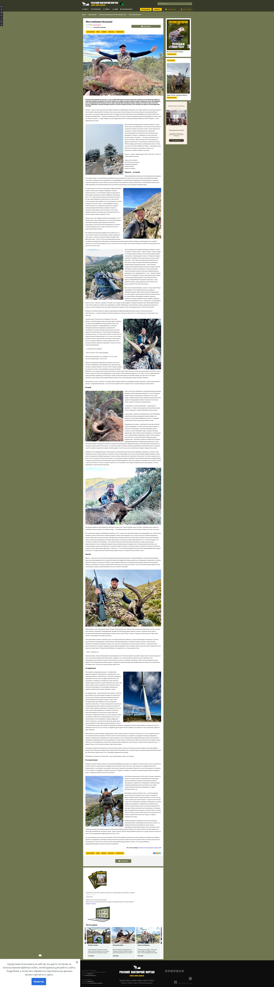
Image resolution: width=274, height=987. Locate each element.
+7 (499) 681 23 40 (90, 981)
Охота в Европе (97, 25)
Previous (85, 941)
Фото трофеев (171, 60)
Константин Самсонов (100, 27)
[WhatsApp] (158, 853)
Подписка (157, 9)
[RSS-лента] (1, 21)
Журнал (145, 9)
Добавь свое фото (171, 97)
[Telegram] (160, 853)
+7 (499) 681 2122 (89, 973)
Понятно (39, 981)
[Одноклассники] (156, 853)
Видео (116, 9)
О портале (124, 983)
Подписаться (89, 896)
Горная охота (97, 9)
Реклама (130, 983)
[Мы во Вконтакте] (1, 6)
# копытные (103, 853)
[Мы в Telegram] (1, 18)
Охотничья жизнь (127, 9)
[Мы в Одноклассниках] (1, 9)
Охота (85, 9)
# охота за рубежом (90, 853)
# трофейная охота (120, 853)
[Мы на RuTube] (1, 15)
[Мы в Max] (1, 24)
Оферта (135, 983)
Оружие (107, 9)
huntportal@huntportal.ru (90, 975)
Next (160, 941)
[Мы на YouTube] (1, 12)
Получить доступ (171, 54)
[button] (39, 969)
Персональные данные (145, 983)
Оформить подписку (91, 903)
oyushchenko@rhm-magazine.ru (96, 983)
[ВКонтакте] (154, 853)
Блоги (145, 980)
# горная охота (111, 853)
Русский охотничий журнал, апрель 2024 (149, 847)
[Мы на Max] (183, 972)
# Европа (98, 853)
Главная (122, 980)
